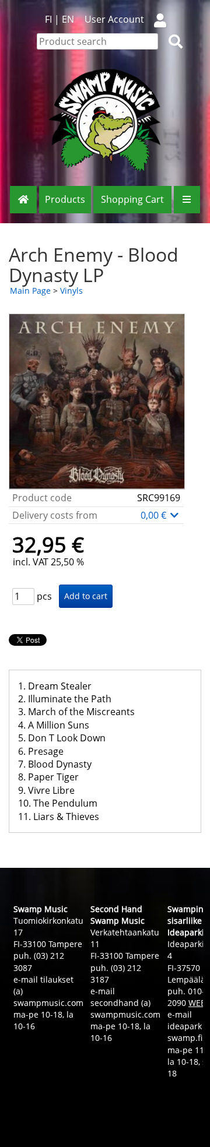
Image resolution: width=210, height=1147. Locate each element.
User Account (114, 19)
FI (48, 19)
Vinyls (71, 290)
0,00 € (155, 515)
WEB (197, 1002)
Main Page (30, 290)
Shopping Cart (132, 199)
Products (65, 199)
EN (68, 19)
